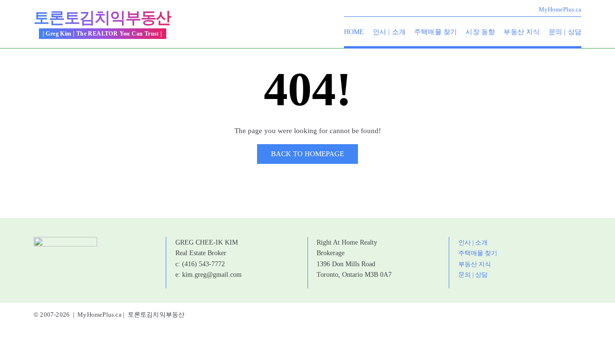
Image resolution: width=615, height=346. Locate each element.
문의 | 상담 (565, 32)
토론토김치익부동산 (102, 17)
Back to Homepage (307, 154)
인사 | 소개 (389, 32)
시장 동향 (480, 32)
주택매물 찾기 (435, 32)
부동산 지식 (522, 32)
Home (354, 32)
